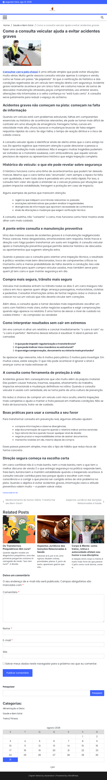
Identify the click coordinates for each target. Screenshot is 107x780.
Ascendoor (49, 775)
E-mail (8, 640)
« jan (52, 767)
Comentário (11, 592)
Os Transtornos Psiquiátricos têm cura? (17, 547)
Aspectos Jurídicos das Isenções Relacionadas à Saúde (51, 548)
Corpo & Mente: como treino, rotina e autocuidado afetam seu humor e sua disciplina (86, 550)
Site (5, 652)
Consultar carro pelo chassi (20, 72)
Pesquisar (9, 686)
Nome (7, 628)
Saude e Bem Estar (10, 493)
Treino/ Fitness (10, 718)
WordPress (73, 775)
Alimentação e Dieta (13, 708)
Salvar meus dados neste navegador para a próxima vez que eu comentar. (51, 663)
